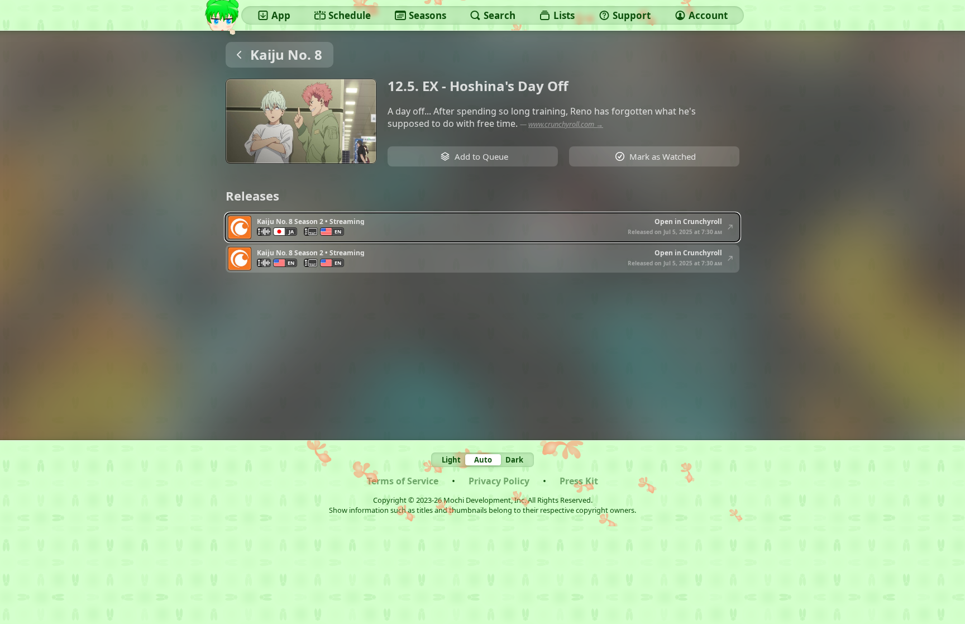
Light (451, 460)
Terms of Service (402, 481)
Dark (514, 460)
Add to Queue (481, 156)
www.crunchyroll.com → (565, 124)
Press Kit (579, 481)
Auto (483, 460)
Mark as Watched (662, 156)
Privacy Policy (499, 481)
